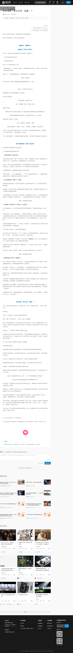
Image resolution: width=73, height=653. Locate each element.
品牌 (6, 441)
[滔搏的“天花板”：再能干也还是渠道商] (47, 482)
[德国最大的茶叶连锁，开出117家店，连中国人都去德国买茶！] (21, 482)
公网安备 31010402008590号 (43, 651)
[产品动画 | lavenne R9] (25, 587)
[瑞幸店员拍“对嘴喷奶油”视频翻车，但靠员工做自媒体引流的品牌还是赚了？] (21, 492)
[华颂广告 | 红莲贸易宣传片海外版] (8, 587)
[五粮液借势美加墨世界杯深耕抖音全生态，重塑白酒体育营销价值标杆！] (47, 503)
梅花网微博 (40, 625)
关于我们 (22, 623)
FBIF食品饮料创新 (3, 486)
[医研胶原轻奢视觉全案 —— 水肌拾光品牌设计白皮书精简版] (43, 561)
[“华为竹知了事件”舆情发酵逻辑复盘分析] (21, 503)
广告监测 (49, 628)
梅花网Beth (28, 507)
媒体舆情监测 (50, 625)
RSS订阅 (39, 628)
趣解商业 (28, 486)
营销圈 (27, 2)
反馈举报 (38, 444)
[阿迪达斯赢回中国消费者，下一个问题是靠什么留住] (47, 492)
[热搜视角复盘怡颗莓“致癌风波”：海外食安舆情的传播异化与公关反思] (21, 514)
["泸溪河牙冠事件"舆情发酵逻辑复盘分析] (47, 514)
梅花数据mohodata (3, 507)
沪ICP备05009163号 (33, 651)
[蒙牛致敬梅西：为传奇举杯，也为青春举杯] (43, 587)
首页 (16, 2)
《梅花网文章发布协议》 (8, 444)
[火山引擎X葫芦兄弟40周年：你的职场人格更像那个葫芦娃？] (8, 561)
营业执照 (51, 651)
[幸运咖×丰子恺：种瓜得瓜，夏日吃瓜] (25, 535)
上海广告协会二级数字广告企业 (26, 628)
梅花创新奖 (49, 623)
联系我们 (22, 625)
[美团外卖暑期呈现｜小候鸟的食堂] (25, 561)
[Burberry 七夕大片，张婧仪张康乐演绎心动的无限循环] (8, 535)
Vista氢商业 (2, 496)
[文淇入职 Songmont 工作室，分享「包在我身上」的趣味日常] (43, 535)
